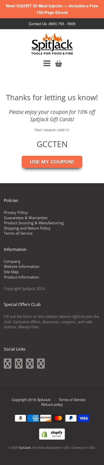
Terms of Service (18, 233)
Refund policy (52, 404)
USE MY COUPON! (52, 162)
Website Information (21, 266)
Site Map (11, 271)
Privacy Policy (16, 212)
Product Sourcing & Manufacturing (34, 222)
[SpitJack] (52, 44)
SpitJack (25, 447)
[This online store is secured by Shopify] (52, 438)
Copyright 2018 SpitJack (31, 399)
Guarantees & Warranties (25, 217)
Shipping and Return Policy (27, 228)
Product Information (21, 277)
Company (12, 261)
